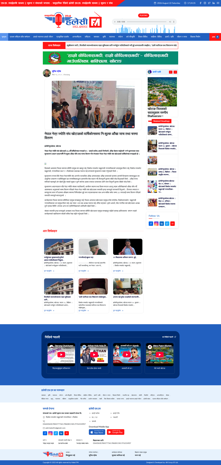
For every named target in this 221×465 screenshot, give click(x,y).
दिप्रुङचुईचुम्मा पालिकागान (61, 368)
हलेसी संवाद (147, 399)
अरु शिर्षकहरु (50, 231)
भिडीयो (146, 395)
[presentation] (170, 72)
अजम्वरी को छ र (127, 368)
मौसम (167, 395)
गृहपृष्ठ (4, 37)
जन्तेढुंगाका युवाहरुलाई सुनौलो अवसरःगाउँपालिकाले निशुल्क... (54, 258)
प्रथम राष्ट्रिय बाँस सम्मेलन (20, 37)
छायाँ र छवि (157, 72)
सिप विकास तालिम (109, 399)
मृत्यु (52, 399)
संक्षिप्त (64, 399)
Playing (143, 15)
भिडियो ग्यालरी (52, 337)
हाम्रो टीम (116, 413)
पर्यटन (120, 37)
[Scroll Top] (214, 460)
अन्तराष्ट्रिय (76, 37)
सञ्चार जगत (120, 399)
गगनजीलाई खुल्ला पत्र (86, 257)
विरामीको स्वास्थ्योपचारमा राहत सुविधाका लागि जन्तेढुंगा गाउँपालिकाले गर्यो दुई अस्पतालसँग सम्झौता (85, 45)
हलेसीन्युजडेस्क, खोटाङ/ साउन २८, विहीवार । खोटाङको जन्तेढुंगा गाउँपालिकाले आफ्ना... (166, 130)
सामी (100, 399)
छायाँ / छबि (169, 37)
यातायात (57, 399)
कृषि (104, 37)
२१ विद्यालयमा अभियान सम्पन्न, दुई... (125, 257)
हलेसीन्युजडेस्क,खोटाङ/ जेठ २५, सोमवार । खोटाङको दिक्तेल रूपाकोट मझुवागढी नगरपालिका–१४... (167, 186)
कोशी (140, 395)
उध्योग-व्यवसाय (92, 399)
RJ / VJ (94, 417)
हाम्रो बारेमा (95, 413)
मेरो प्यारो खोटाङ (159, 368)
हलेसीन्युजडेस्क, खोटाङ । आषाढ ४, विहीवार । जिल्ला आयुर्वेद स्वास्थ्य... (167, 172)
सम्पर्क (93, 421)
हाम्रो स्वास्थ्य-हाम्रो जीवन (43, 37)
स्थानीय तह (126, 395)
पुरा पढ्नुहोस (48, 271)
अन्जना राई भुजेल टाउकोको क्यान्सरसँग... (126, 297)
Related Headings (161, 121)
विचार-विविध (142, 37)
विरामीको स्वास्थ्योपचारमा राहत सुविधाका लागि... (57, 298)
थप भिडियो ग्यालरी (168, 337)
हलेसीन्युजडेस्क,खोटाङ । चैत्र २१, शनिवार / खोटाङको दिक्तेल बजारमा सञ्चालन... (167, 202)
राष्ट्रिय (87, 37)
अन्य (213, 37)
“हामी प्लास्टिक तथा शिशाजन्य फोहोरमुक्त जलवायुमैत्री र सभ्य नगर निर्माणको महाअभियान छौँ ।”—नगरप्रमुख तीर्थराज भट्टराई (167, 45)
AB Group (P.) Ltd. (172, 462)
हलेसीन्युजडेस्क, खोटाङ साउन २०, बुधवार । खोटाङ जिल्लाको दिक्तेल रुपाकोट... (167, 146)
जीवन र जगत (182, 37)
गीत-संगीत (83, 399)
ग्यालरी (115, 417)
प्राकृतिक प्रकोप (62, 37)
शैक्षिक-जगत (44, 399)
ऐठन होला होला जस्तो (94, 368)
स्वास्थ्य (112, 37)
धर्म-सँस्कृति (130, 37)
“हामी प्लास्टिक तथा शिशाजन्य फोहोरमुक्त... (93, 297)
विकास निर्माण (195, 37)
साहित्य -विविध (156, 37)
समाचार (96, 37)
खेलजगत (134, 395)
